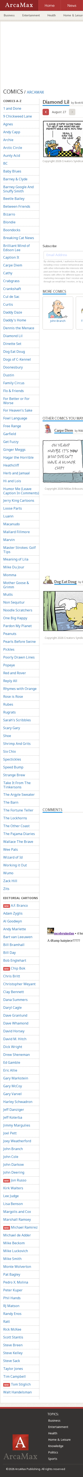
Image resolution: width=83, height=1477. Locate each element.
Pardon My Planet (17, 626)
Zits (6, 888)
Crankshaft (12, 288)
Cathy (7, 273)
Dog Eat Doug (14, 351)
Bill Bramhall (13, 944)
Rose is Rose (13, 696)
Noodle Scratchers (17, 610)
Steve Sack (11, 1360)
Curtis (8, 304)
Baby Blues (12, 171)
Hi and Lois (12, 481)
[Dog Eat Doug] (48, 580)
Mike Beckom (14, 1243)
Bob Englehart (14, 960)
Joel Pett (10, 1133)
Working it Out (15, 865)
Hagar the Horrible (18, 457)
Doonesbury (13, 367)
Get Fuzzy (11, 441)
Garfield (9, 434)
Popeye (9, 665)
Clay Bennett (13, 991)
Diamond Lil (13, 336)
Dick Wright (12, 1046)
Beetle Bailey (13, 198)
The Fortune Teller (18, 810)
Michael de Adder (17, 1235)
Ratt (6, 1321)
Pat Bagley (11, 1274)
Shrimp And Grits (17, 743)
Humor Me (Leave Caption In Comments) (21, 490)
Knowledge (55, 1446)
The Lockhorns (15, 818)
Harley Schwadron (17, 1101)
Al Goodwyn (12, 921)
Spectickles (12, 759)
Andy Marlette (14, 929)
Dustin (8, 375)
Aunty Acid (11, 155)
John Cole (10, 1156)
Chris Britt (11, 976)
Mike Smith (12, 1258)
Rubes (8, 704)
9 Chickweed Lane (17, 116)
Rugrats (9, 712)
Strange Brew (14, 775)
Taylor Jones (13, 1368)
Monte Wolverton (17, 1266)
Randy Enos (12, 1313)
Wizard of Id (13, 857)
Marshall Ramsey (17, 1219)
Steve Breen (13, 1345)
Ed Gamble (11, 1062)
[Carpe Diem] (48, 428)
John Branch (13, 1148)
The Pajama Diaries (19, 833)
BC (5, 163)
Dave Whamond (15, 1023)
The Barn (10, 802)
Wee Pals (10, 849)
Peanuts (9, 633)
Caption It (11, 257)
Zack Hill (10, 881)
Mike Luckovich (15, 1251)
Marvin (9, 539)
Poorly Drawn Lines (19, 657)
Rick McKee (12, 1329)
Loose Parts (12, 508)
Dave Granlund (15, 1015)
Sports (52, 1459)
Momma (9, 575)
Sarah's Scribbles (17, 720)
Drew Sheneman (16, 1054)
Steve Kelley (13, 1353)
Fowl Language (15, 418)
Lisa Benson (13, 1203)
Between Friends (16, 206)
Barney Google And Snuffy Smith (18, 189)
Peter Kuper (13, 1290)
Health (51, 15)
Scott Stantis (13, 1337)
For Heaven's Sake (17, 410)
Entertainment (31, 15)
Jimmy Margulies (16, 1125)
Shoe (7, 735)
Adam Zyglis (13, 913)
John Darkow (13, 1164)
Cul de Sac (11, 296)
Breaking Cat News (18, 237)
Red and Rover (14, 673)
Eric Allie (10, 1070)
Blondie (9, 222)
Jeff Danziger (13, 1109)
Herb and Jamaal (16, 473)
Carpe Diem (12, 265)
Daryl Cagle (12, 1007)
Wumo (8, 873)
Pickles (8, 649)
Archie (8, 139)
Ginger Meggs (14, 449)
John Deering (13, 1172)
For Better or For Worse (16, 400)
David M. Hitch (14, 1039)
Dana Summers (15, 999)
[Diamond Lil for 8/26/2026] (46, 112)
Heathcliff (11, 465)
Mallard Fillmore (16, 532)
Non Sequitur (14, 602)
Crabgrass (11, 281)
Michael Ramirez (20, 1227)
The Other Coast (16, 826)
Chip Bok (14, 968)
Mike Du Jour (13, 567)
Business (9, 15)
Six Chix (9, 751)
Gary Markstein (15, 1078)
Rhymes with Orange (20, 688)
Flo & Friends (13, 390)
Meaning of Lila (15, 559)
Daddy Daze (12, 312)
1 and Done (12, 108)
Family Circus (13, 383)
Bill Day (9, 952)
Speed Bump (13, 767)
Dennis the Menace (18, 328)
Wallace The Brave (18, 841)
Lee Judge (11, 1196)
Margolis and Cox (17, 1211)
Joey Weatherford (17, 1141)
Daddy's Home (14, 320)
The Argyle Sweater (19, 794)
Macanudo (11, 524)
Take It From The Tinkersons (17, 785)
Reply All (10, 680)
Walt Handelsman (17, 1392)
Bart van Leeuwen (17, 937)
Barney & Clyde (15, 179)
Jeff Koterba (12, 1117)
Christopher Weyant (19, 984)
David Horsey (13, 1031)
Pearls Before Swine (19, 641)
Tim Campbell (14, 1376)
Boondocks (11, 230)
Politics (53, 1452)
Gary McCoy (12, 1086)
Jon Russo (15, 1180)
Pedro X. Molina (15, 1282)
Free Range (12, 426)
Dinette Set (12, 343)
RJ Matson (11, 1305)
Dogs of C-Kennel (17, 359)
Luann (8, 516)
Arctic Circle (12, 147)
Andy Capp (11, 132)
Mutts (8, 594)
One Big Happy (15, 618)
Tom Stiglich (17, 1384)
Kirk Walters (13, 1188)
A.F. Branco (16, 905)
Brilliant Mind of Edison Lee (16, 247)
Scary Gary (11, 728)
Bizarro (9, 214)
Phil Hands (12, 1298)
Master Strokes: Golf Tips (19, 549)
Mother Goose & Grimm (16, 584)
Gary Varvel (12, 1094)
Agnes (8, 124)
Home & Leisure (59, 1440)
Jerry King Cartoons (18, 500)
